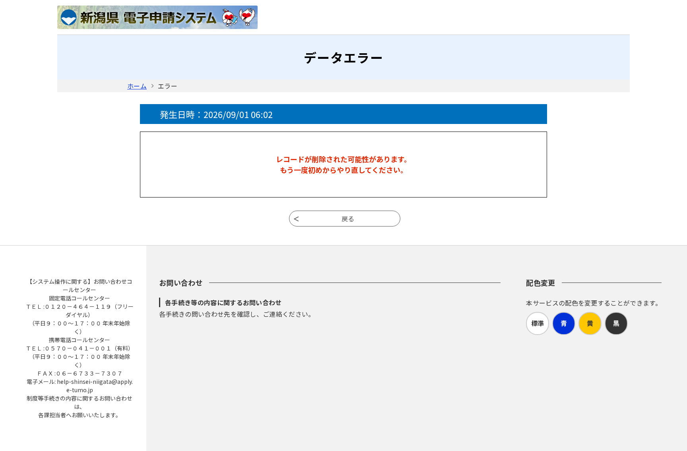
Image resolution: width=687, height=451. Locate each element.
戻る (348, 218)
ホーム (137, 86)
